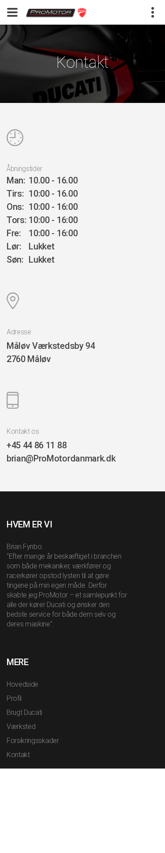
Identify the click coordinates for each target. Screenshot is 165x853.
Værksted (21, 726)
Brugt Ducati (24, 712)
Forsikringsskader (33, 740)
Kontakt (18, 754)
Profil (14, 698)
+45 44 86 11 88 (36, 445)
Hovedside (22, 684)
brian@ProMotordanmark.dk (61, 458)
